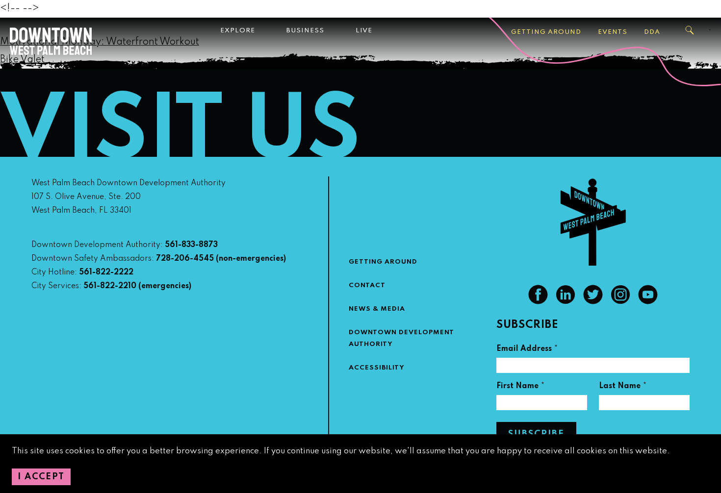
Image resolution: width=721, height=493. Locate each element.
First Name (520, 387)
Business (305, 30)
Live (364, 30)
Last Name (623, 387)
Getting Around (546, 32)
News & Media (377, 309)
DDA (652, 32)
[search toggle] (690, 30)
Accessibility (377, 368)
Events (612, 32)
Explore (237, 30)
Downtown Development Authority (401, 338)
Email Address (527, 350)
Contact (367, 285)
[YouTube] (648, 302)
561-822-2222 (106, 272)
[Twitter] (593, 302)
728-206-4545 (185, 259)
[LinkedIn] (565, 302)
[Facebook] (538, 302)
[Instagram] (620, 302)
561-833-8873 (191, 245)
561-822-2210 (109, 286)
